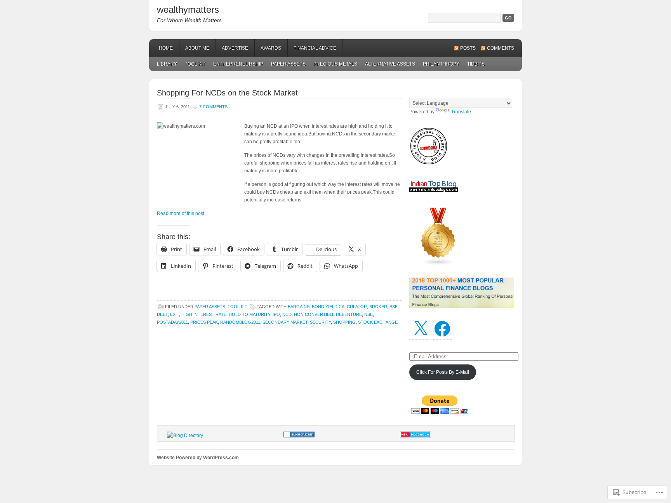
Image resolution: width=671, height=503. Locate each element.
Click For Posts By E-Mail (442, 372)
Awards (271, 48)
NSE (368, 314)
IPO (276, 314)
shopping (344, 322)
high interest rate (203, 314)
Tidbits (476, 64)
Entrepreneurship (238, 64)
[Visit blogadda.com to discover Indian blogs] (415, 436)
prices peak (204, 322)
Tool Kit (195, 64)
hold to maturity (249, 314)
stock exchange (378, 322)
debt (162, 314)
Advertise (235, 48)
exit (174, 314)
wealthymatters (188, 9)
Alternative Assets (390, 64)
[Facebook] (442, 328)
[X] (420, 328)
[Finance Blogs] (299, 436)
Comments (500, 48)
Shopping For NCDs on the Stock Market (227, 92)
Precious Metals (335, 64)
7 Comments (213, 106)
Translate (461, 111)
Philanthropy (441, 64)
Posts (468, 48)
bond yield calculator (339, 306)
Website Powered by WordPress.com (198, 457)
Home (166, 48)
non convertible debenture (328, 314)
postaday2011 (172, 322)
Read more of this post (180, 213)
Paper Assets (288, 64)
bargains (298, 306)
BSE (393, 306)
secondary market (285, 322)
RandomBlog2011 (240, 322)
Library (167, 64)
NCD (287, 314)
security (320, 322)
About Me (197, 48)
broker (378, 306)
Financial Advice (315, 48)
